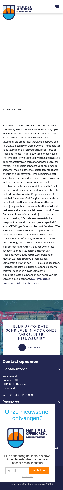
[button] (53, 406)
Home (6, 63)
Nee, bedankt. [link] (27, 477)
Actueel (18, 63)
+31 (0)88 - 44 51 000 (20, 394)
